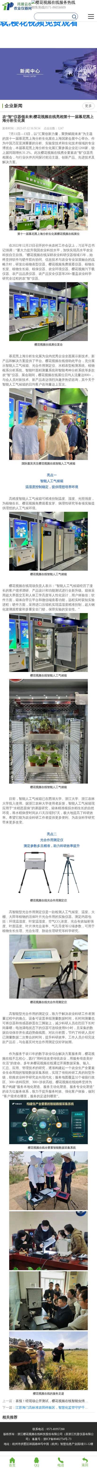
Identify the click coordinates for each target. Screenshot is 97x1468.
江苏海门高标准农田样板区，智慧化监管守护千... (52, 1407)
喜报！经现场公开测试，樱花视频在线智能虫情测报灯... (52, 1401)
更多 (88, 106)
